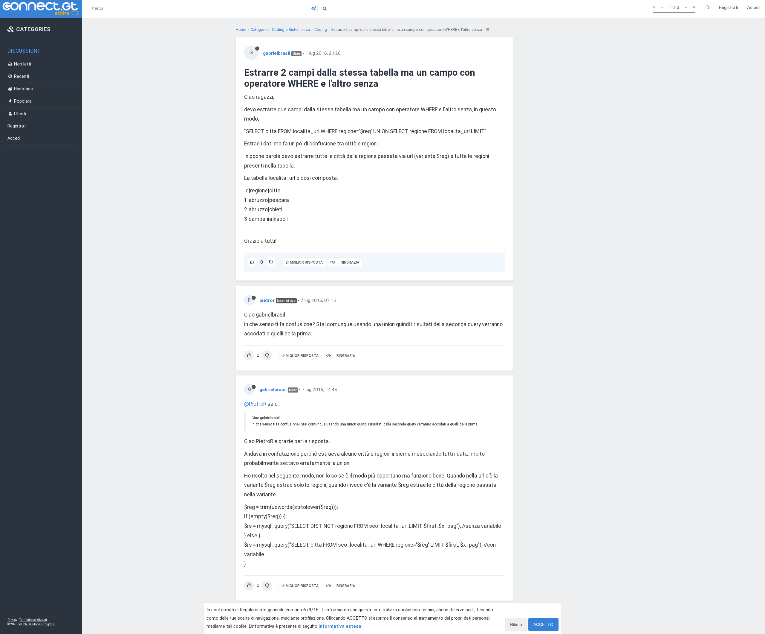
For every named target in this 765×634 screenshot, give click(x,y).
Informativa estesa (340, 626)
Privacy (12, 619)
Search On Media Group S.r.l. (37, 624)
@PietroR (255, 404)
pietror (267, 300)
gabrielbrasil (276, 53)
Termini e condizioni (33, 619)
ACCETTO (543, 624)
